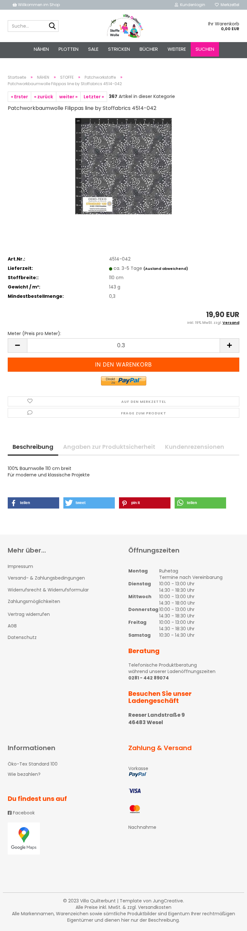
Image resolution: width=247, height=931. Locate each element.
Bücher (149, 49)
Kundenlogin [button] (191, 4)
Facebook (23, 813)
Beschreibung (33, 447)
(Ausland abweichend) (165, 268)
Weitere (177, 49)
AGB (12, 626)
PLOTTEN (68, 49)
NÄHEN (41, 49)
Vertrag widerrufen (29, 614)
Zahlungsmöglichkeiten (34, 601)
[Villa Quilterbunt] (123, 26)
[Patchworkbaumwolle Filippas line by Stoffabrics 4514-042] (123, 166)
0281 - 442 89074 (148, 678)
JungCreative (168, 901)
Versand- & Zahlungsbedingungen (46, 578)
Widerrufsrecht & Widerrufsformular (48, 590)
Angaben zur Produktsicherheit (109, 447)
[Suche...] (52, 26)
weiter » (68, 96)
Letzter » (94, 96)
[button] (33, 503)
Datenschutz (22, 637)
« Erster (19, 96)
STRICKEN (119, 49)
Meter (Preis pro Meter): (34, 333)
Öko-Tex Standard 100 (33, 764)
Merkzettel (229, 4)
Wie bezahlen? (24, 774)
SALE (93, 49)
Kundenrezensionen (194, 447)
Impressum (20, 566)
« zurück (43, 96)
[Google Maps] (63, 838)
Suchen (205, 49)
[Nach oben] (229, 921)
